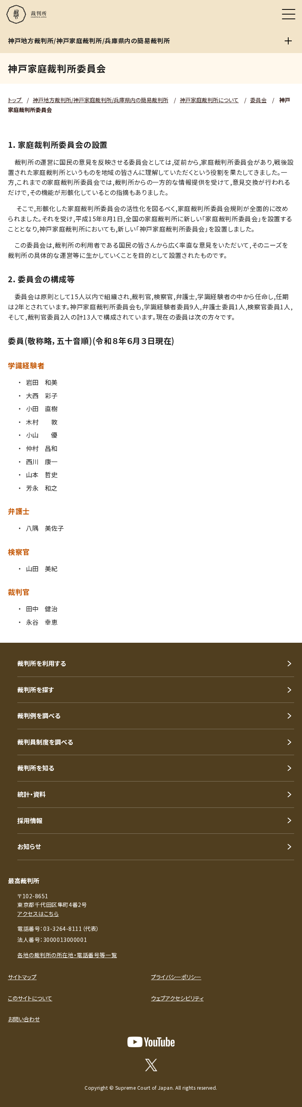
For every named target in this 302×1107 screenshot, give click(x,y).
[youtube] (151, 1042)
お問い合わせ (24, 1019)
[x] (151, 1065)
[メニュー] (289, 14)
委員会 (258, 100)
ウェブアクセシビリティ (177, 998)
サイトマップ (22, 977)
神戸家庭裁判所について (209, 100)
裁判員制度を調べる (45, 742)
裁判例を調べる (39, 715)
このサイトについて (30, 998)
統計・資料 (31, 794)
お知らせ (29, 846)
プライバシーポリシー (176, 977)
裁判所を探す (35, 689)
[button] (285, 632)
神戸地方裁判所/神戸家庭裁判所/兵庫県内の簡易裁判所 (100, 100)
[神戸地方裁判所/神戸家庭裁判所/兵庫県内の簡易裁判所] (288, 41)
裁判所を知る (35, 767)
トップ (15, 100)
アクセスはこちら (38, 914)
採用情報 (29, 820)
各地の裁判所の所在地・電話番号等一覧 (67, 955)
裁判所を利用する (41, 663)
